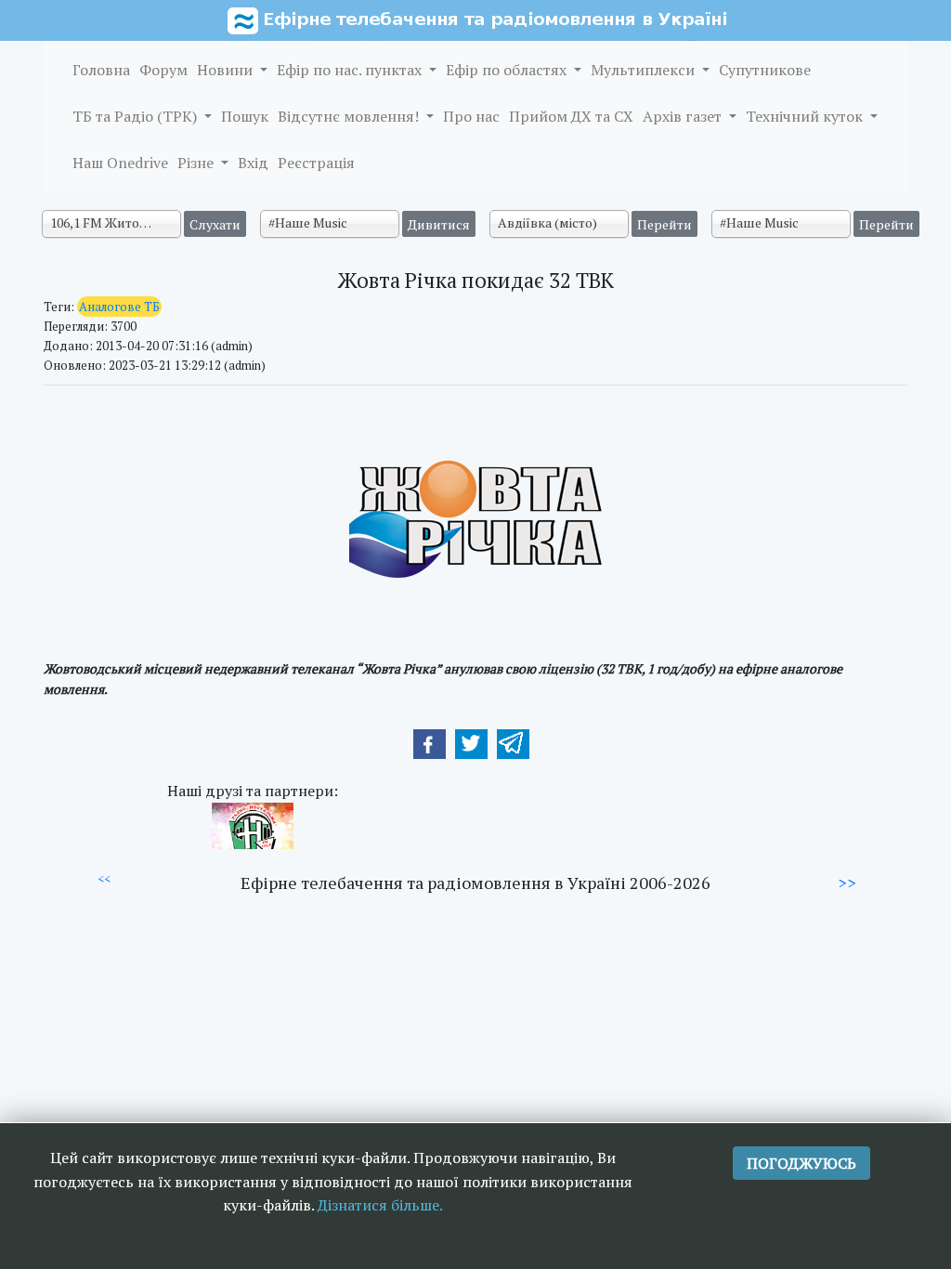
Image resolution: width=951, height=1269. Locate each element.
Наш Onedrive (120, 162)
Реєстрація (316, 162)
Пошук (244, 116)
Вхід (253, 162)
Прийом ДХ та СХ (571, 116)
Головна (101, 69)
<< (104, 878)
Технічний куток (806, 116)
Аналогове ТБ (119, 306)
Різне (197, 162)
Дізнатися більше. (380, 1205)
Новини (226, 69)
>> (847, 882)
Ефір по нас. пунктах (351, 69)
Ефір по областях (508, 69)
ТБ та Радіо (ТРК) (136, 116)
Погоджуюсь (801, 1163)
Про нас (471, 116)
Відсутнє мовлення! (350, 116)
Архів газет (684, 116)
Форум (163, 69)
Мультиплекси (644, 69)
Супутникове (765, 69)
